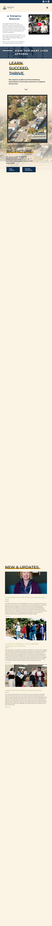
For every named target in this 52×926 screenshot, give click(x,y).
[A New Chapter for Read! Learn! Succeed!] (26, 676)
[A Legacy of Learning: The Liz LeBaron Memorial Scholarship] (26, 629)
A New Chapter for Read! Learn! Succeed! (23, 690)
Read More (7, 616)
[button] (43, 2)
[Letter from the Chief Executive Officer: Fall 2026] (26, 583)
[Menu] (47, 7)
